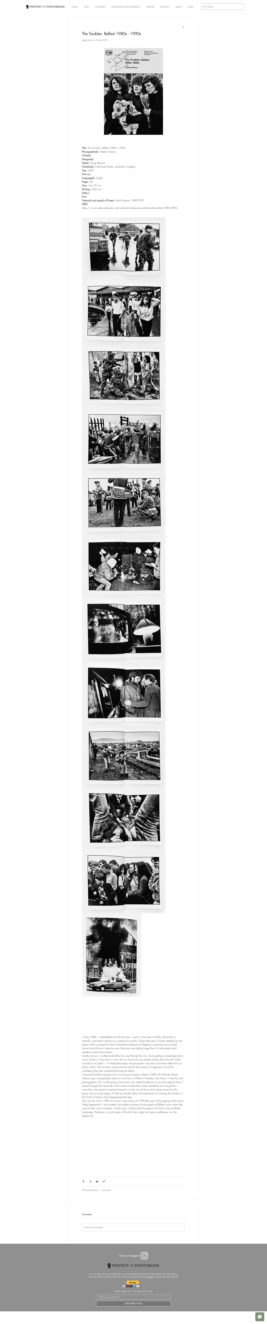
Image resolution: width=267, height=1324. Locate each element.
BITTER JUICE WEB (139, 1316)
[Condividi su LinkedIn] (97, 1181)
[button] (133, 1284)
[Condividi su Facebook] (83, 1181)
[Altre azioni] (183, 27)
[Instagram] (144, 1256)
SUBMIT (151, 1277)
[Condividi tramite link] (103, 1181)
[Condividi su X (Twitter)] (90, 1181)
